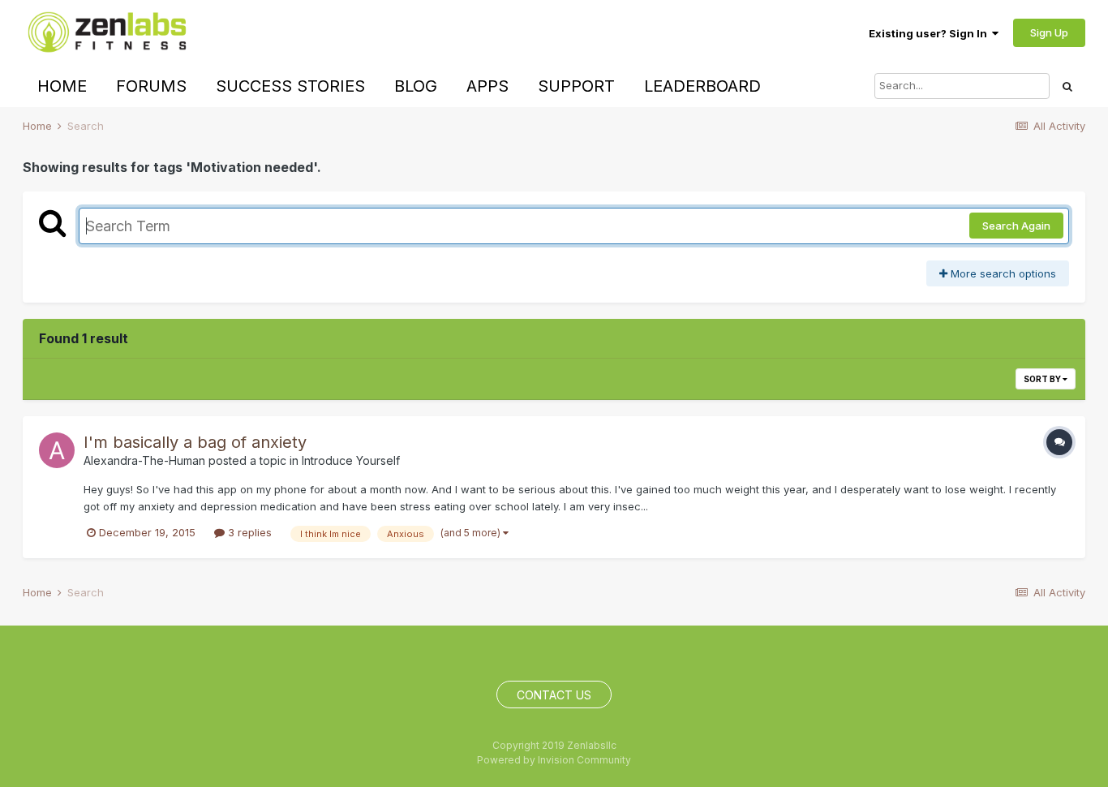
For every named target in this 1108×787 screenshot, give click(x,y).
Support (576, 86)
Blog (415, 86)
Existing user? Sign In (930, 33)
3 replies (248, 532)
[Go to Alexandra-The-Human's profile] (57, 450)
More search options (1001, 273)
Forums (151, 86)
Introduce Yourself (351, 460)
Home (62, 86)
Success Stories (290, 86)
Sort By (1043, 379)
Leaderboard (702, 86)
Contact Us (554, 695)
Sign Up (1049, 32)
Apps (487, 86)
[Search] (1067, 86)
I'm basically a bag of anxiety (195, 442)
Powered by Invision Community (554, 760)
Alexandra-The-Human (144, 460)
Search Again (1016, 225)
